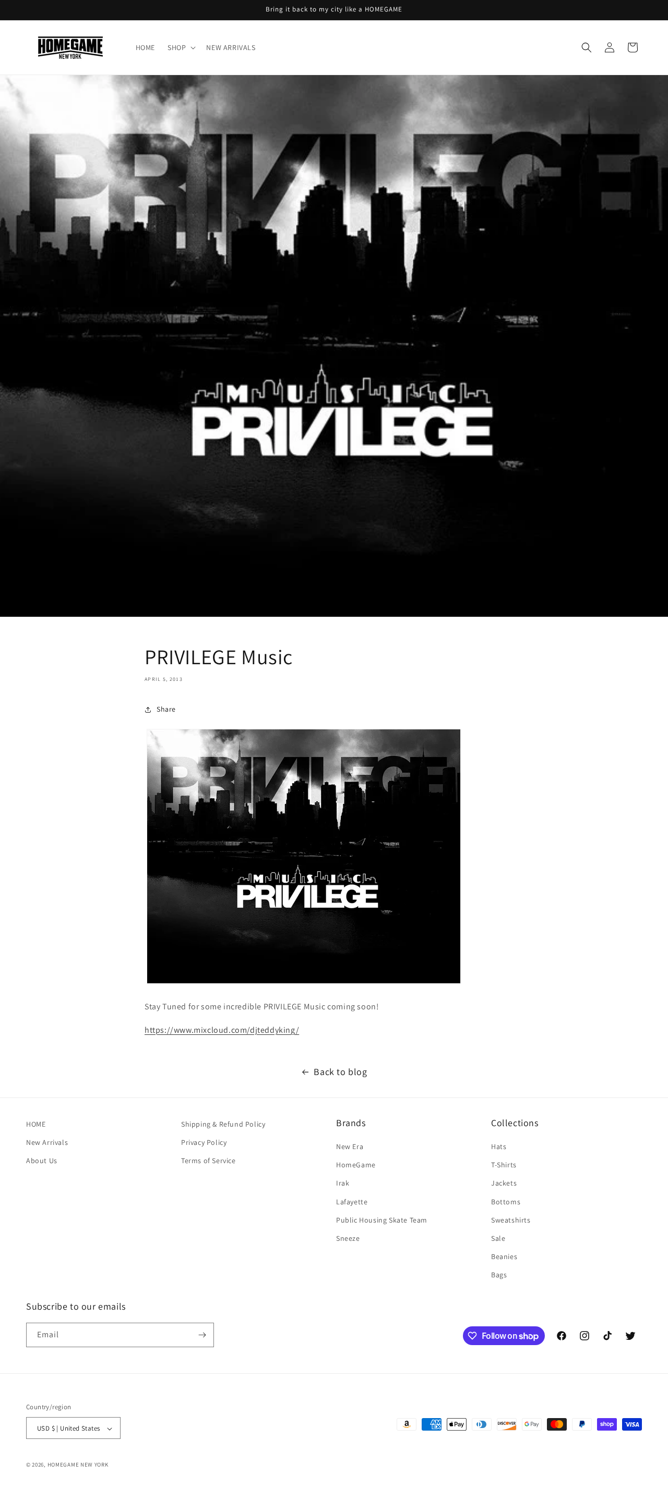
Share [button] (166, 709)
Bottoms (505, 1201)
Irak (342, 1183)
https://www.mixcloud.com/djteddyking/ (222, 1029)
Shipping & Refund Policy (223, 1124)
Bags (499, 1275)
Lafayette (351, 1201)
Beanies (504, 1256)
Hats (498, 1146)
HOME (35, 1124)
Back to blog (340, 1072)
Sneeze (348, 1238)
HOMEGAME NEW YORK (78, 1465)
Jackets (504, 1183)
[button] (180, 47)
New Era (349, 1146)
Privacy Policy (203, 1142)
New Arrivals (47, 1142)
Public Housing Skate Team (381, 1220)
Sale (498, 1238)
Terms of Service (208, 1160)
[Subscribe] (201, 1335)
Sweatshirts (511, 1220)
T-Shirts (504, 1164)
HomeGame (356, 1164)
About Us (41, 1160)
